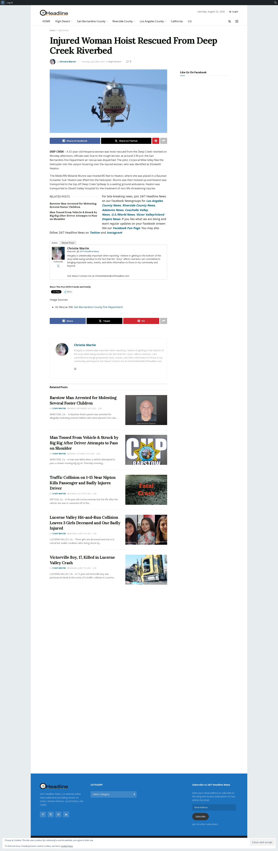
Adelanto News (112, 210)
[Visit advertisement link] (108, 331)
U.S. (190, 21)
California (177, 21)
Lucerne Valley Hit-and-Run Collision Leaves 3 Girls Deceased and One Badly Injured (85, 523)
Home (52, 30)
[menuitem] (3, 2)
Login (234, 11)
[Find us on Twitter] (51, 814)
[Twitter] (58, 266)
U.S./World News (123, 214)
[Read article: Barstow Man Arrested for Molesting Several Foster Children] (146, 410)
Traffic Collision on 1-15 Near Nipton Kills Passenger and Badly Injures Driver (83, 483)
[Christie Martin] (58, 253)
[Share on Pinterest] (155, 141)
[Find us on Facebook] (43, 814)
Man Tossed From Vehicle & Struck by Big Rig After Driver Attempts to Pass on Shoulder (73, 216)
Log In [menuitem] (10, 2)
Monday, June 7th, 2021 (80, 533)
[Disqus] (108, 635)
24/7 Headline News (89, 251)
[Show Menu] (236, 21)
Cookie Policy (67, 846)
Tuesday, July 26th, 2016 (93, 61)
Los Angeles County (152, 21)
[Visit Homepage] (54, 13)
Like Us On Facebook (193, 72)
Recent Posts (68, 243)
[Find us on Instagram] (58, 814)
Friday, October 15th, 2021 (82, 453)
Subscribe (200, 816)
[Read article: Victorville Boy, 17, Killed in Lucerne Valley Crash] (146, 570)
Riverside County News (138, 205)
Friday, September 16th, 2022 (82, 408)
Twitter (95, 232)
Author (54, 243)
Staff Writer (59, 408)
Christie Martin (68, 61)
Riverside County (122, 21)
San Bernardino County (91, 21)
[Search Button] (229, 21)
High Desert (62, 21)
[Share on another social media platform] (163, 141)
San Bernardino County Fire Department (98, 307)
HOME (46, 21)
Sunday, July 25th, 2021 (80, 493)
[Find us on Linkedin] (66, 814)
